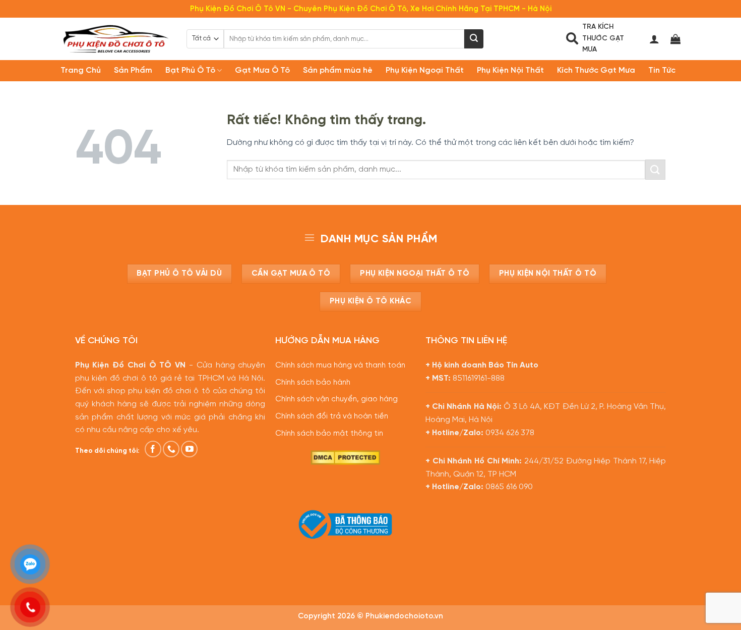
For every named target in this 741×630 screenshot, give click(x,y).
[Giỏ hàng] (675, 39)
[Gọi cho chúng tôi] (171, 449)
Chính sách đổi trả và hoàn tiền (331, 416)
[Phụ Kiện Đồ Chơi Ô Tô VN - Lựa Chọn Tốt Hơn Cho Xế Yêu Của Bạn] (115, 39)
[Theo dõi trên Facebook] (153, 449)
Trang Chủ (80, 70)
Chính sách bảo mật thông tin (329, 434)
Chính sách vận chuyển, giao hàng (336, 399)
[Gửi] (473, 38)
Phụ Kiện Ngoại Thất (425, 70)
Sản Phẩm (133, 70)
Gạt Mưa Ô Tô (262, 70)
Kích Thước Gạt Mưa (596, 70)
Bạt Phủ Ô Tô (190, 70)
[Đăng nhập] (654, 39)
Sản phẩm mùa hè (338, 70)
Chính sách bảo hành (312, 383)
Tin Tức (661, 70)
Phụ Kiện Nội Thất (510, 70)
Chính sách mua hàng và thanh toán (340, 365)
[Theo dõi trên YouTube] (189, 449)
